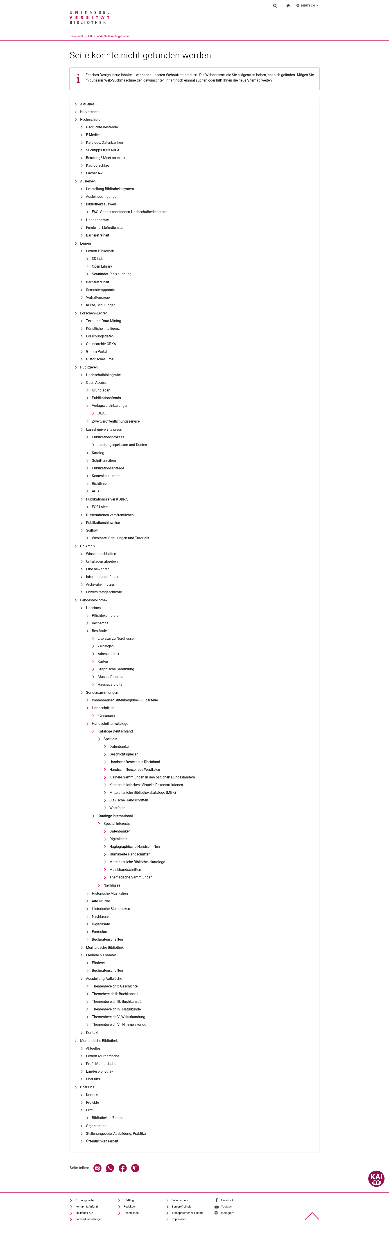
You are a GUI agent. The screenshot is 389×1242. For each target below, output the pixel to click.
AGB (95, 491)
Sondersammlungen (102, 692)
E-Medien (93, 135)
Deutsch (310, 5)
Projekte (92, 1102)
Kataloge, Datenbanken (104, 142)
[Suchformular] (275, 5)
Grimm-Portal (96, 351)
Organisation (96, 1126)
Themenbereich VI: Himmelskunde (119, 1024)
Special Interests (117, 823)
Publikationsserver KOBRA (107, 499)
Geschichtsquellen (123, 754)
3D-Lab (97, 259)
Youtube (226, 1206)
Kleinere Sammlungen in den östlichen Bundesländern (152, 777)
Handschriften (103, 708)
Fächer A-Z (94, 173)
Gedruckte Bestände (102, 127)
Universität (76, 36)
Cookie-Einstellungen (88, 1219)
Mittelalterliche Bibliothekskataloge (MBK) (142, 792)
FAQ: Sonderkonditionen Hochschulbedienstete (129, 212)
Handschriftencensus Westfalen (134, 769)
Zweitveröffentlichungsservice (116, 421)
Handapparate (97, 220)
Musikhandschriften (125, 869)
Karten (103, 661)
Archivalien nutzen (100, 584)
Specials (110, 739)
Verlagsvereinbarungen (110, 405)
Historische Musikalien (110, 893)
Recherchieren (91, 119)
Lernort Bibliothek (100, 251)
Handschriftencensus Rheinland (134, 762)
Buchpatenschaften (107, 939)
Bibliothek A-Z (84, 1213)
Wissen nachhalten (101, 554)
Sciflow (92, 530)
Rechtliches (131, 1213)
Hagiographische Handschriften (134, 846)
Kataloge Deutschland (115, 731)
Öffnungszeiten (85, 1200)
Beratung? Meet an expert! (106, 158)
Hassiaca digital (110, 684)
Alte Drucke (101, 901)
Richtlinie (99, 483)
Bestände (99, 631)
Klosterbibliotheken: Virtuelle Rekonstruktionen (146, 785)
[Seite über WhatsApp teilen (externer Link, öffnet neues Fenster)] (110, 1171)
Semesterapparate (100, 290)
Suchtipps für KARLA (102, 150)
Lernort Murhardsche (102, 1056)
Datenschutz (180, 1200)
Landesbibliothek (93, 600)
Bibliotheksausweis (101, 204)
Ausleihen (88, 181)
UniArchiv (87, 546)
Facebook (227, 1200)
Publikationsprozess (108, 437)
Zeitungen (106, 646)
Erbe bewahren (97, 569)
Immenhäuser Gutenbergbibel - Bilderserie (125, 700)
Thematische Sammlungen (130, 877)
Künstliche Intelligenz (103, 328)
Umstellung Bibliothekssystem (110, 189)
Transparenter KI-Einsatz (187, 1213)
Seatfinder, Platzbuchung (111, 274)
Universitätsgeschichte (104, 592)
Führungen (106, 715)
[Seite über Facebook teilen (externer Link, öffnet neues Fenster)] (123, 1171)
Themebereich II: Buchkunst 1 (115, 994)
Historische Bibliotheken (111, 909)
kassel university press (104, 429)
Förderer (98, 963)
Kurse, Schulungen (100, 305)
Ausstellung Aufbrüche (104, 978)
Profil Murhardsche (101, 1064)
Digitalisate (118, 839)
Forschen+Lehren (94, 313)
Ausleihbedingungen (102, 196)
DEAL (102, 413)
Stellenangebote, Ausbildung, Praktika (116, 1133)
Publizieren (89, 367)
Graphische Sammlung (116, 669)
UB (90, 36)
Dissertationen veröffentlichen (110, 515)
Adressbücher (108, 654)
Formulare (100, 932)
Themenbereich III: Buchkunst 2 (117, 1001)
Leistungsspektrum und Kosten (122, 445)
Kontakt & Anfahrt (86, 1206)
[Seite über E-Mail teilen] (97, 1171)
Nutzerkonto (90, 112)
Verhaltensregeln (99, 297)
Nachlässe (112, 885)
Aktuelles (87, 104)
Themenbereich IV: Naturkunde (116, 1009)
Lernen (85, 243)
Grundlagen (101, 390)
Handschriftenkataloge (110, 723)
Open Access (96, 382)
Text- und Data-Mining (103, 321)
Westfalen (117, 808)
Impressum (179, 1219)
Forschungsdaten (100, 336)
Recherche (100, 623)
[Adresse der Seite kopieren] (135, 1171)
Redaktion (130, 1206)
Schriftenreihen (104, 460)
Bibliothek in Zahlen (107, 1118)
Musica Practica (110, 677)
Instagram (227, 1213)
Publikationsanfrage (108, 468)
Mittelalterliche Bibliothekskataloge (137, 862)
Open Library (102, 266)
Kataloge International (115, 816)
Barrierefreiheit (97, 235)
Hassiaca (93, 608)
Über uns (93, 1079)
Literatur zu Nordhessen (117, 638)
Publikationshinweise (103, 523)
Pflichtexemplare (105, 615)
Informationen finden (102, 577)
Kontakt (92, 1032)
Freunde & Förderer (101, 955)
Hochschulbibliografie (103, 375)
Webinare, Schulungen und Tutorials (120, 538)
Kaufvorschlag (97, 165)
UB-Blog (129, 1200)
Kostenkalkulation (106, 476)
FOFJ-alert (100, 507)
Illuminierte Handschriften (129, 854)
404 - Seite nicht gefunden (113, 36)
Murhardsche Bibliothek (105, 947)
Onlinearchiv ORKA (101, 344)
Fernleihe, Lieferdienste (104, 227)
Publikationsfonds (106, 398)
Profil (90, 1110)
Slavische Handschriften (128, 800)
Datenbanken (120, 746)
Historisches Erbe (99, 359)
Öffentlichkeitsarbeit (102, 1141)
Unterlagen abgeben (102, 561)
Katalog (98, 453)
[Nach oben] (312, 1216)
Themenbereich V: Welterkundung (118, 1017)
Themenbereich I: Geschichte (115, 986)
